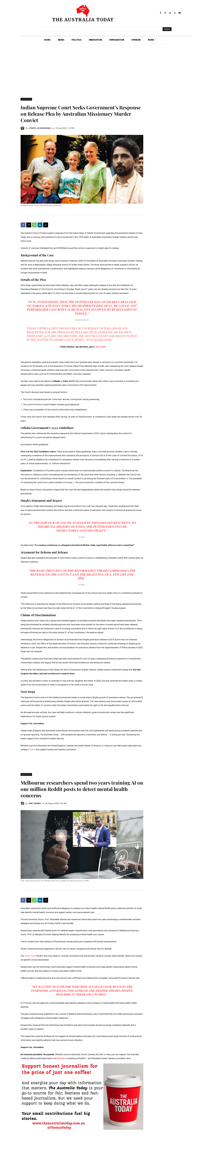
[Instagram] (165, 13)
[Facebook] (160, 13)
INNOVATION (26, 99)
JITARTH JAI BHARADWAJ (40, 128)
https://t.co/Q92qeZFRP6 (93, 340)
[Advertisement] (106, 71)
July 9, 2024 (100, 347)
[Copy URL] (45, 224)
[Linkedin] (170, 13)
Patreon (32, 749)
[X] (175, 13)
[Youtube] (179, 13)
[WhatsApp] (34, 224)
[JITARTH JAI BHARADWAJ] (23, 128)
